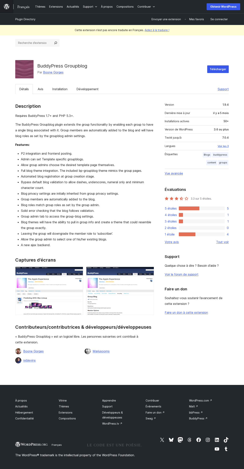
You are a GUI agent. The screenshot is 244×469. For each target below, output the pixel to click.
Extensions (65, 412)
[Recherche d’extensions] (55, 43)
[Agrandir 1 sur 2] (78, 272)
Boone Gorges (53, 72)
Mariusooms (101, 351)
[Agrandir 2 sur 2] (149, 272)
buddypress (220, 154)
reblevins (29, 360)
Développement (87, 89)
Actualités (21, 406)
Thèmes (64, 406)
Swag (151, 418)
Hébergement (24, 412)
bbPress (196, 412)
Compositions (67, 418)
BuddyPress (198, 418)
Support (223, 89)
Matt (193, 406)
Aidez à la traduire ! (157, 30)
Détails (24, 89)
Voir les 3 (223, 146)
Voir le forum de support (181, 274)
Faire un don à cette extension (186, 312)
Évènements (153, 406)
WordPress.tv (112, 423)
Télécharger (218, 69)
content (211, 162)
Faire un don (155, 412)
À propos (21, 400)
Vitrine (63, 400)
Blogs (207, 154)
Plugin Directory (25, 19)
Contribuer (152, 400)
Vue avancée (174, 173)
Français (57, 444)
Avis (40, 89)
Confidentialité (24, 418)
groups (223, 162)
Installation (59, 89)
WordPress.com (200, 400)
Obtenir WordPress (223, 6)
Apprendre (109, 400)
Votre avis (172, 242)
